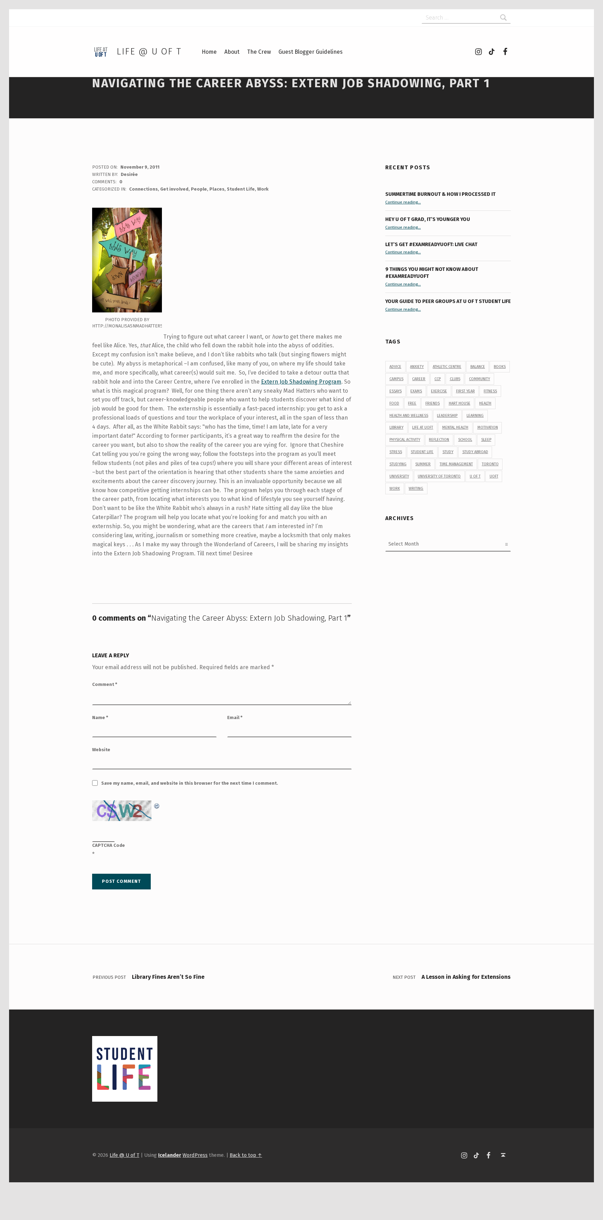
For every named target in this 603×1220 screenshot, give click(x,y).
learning (475, 415)
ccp (437, 379)
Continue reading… (403, 202)
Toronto (490, 464)
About (231, 52)
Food (394, 403)
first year (465, 391)
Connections (143, 189)
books (500, 366)
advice (395, 366)
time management (456, 464)
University (399, 476)
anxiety (417, 366)
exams (416, 391)
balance (477, 366)
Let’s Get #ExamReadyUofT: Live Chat (431, 244)
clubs (455, 379)
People (199, 189)
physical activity (404, 439)
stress (395, 452)
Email (235, 717)
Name (100, 717)
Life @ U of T (149, 51)
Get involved (174, 189)
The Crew (259, 52)
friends (432, 403)
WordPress (195, 1155)
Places (216, 189)
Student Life (241, 189)
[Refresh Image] (157, 804)
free (412, 403)
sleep (486, 439)
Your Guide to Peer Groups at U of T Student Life (448, 301)
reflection (439, 439)
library (396, 427)
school (465, 439)
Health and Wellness (408, 415)
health (485, 403)
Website (101, 749)
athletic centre (447, 366)
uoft (494, 476)
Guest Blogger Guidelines (310, 52)
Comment (104, 684)
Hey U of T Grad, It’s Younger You (428, 219)
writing (416, 488)
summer (423, 464)
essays (395, 391)
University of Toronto (439, 476)
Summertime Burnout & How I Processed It (440, 194)
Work (262, 189)
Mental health (455, 427)
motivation (487, 427)
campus (396, 379)
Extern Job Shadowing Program (301, 381)
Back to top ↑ (246, 1155)
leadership (447, 415)
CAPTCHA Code (108, 845)
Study (447, 452)
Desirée (129, 174)
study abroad (475, 452)
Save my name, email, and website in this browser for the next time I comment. (189, 783)
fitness (490, 391)
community (479, 379)
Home (209, 52)
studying (398, 464)
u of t (475, 476)
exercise (439, 391)
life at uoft (422, 427)
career (418, 379)
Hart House (459, 403)
